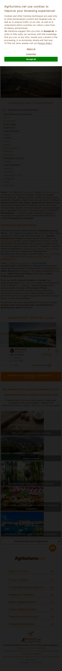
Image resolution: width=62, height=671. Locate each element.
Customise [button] (31, 54)
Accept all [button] (31, 59)
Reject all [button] (31, 49)
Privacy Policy (45, 43)
